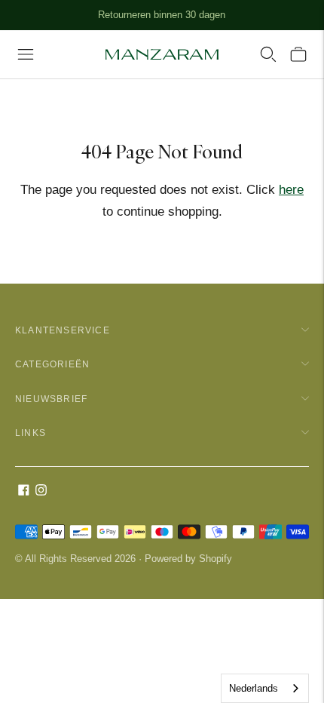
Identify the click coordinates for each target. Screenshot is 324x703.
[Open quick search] (268, 54)
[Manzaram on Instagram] (41, 491)
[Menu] (25, 54)
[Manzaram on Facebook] (23, 491)
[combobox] (265, 688)
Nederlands (253, 688)
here (291, 190)
